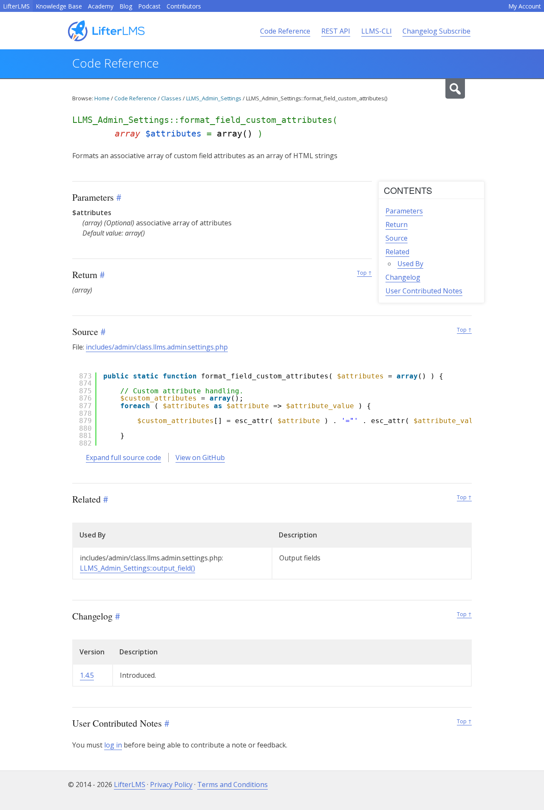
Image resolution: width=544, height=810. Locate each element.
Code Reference (285, 31)
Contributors (184, 6)
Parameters (404, 211)
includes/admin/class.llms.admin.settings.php (157, 347)
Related (397, 251)
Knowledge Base (59, 6)
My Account (524, 6)
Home (102, 98)
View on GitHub (200, 457)
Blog (125, 6)
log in (113, 745)
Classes (171, 98)
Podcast (149, 6)
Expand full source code (123, 457)
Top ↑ (364, 272)
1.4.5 (87, 675)
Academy (100, 6)
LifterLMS (16, 6)
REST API (335, 31)
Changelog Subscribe (436, 31)
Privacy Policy (171, 784)
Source (396, 238)
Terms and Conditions (232, 784)
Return (396, 224)
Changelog (402, 277)
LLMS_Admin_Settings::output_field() (137, 568)
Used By (410, 263)
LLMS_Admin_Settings (213, 98)
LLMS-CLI (376, 31)
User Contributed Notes (423, 291)
